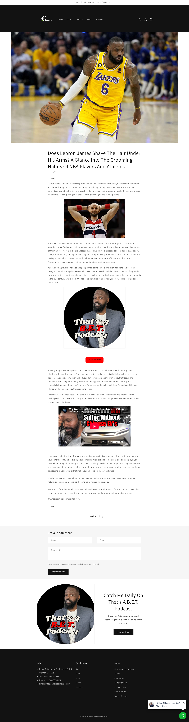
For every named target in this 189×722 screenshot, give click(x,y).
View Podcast (123, 632)
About (78, 683)
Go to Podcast (94, 359)
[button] (69, 19)
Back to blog (96, 516)
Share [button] (53, 178)
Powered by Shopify (102, 716)
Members (79, 687)
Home (78, 669)
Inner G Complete (90, 716)
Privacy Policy (120, 692)
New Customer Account (124, 669)
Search (117, 673)
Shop (78, 673)
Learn (78, 678)
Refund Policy (120, 687)
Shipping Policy (120, 683)
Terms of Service (121, 696)
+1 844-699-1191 (53, 680)
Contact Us (119, 678)
